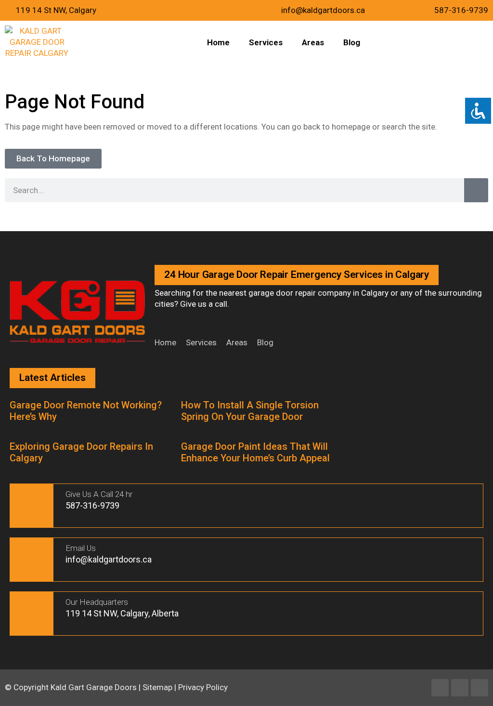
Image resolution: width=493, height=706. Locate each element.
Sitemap (157, 687)
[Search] (476, 190)
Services (266, 42)
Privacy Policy (203, 687)
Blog (351, 42)
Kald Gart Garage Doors (95, 687)
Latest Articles (52, 377)
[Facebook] (440, 687)
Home (218, 42)
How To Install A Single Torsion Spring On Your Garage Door (250, 410)
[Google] (479, 687)
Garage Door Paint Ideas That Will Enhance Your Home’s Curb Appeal (255, 452)
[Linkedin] (459, 687)
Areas (313, 42)
